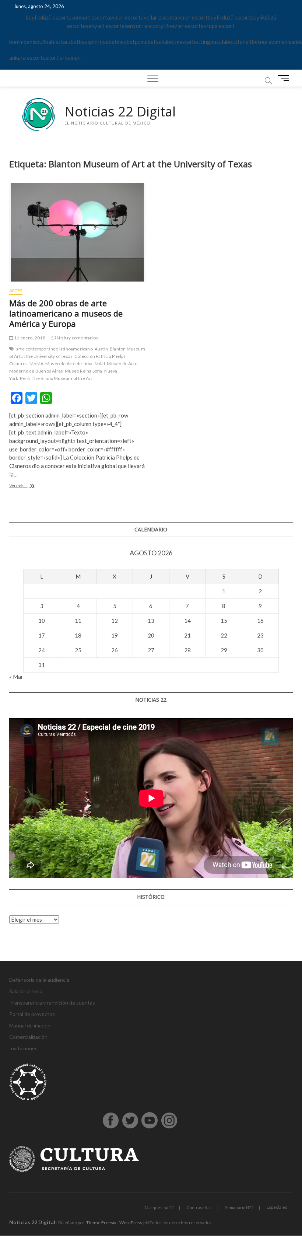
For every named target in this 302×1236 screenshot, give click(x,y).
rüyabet (107, 41)
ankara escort (26, 57)
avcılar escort (124, 17)
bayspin (88, 41)
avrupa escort (218, 25)
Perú (25, 378)
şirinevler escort (180, 25)
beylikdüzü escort (47, 17)
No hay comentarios (77, 338)
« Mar (16, 676)
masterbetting (192, 41)
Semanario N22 (239, 1207)
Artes (15, 290)
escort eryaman (62, 57)
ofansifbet (247, 41)
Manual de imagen (29, 1025)
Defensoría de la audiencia (39, 980)
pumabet (145, 41)
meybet (126, 41)
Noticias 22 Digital (120, 112)
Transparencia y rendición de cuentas (52, 1002)
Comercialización (28, 1037)
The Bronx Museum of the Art (62, 378)
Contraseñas (199, 1207)
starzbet (68, 41)
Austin (101, 349)
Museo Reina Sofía (83, 371)
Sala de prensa (25, 991)
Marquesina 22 (159, 1207)
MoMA (36, 363)
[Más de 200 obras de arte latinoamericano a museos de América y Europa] (77, 232)
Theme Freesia (101, 1222)
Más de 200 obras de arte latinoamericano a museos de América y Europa (66, 313)
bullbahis (47, 41)
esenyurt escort (88, 17)
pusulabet (222, 41)
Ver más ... (32, 486)
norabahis (272, 41)
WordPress (130, 1222)
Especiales (277, 1207)
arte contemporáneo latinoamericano (54, 349)
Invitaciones (23, 1048)
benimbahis (22, 41)
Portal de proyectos (32, 1014)
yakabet (165, 41)
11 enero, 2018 (29, 338)
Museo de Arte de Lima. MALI (75, 363)
